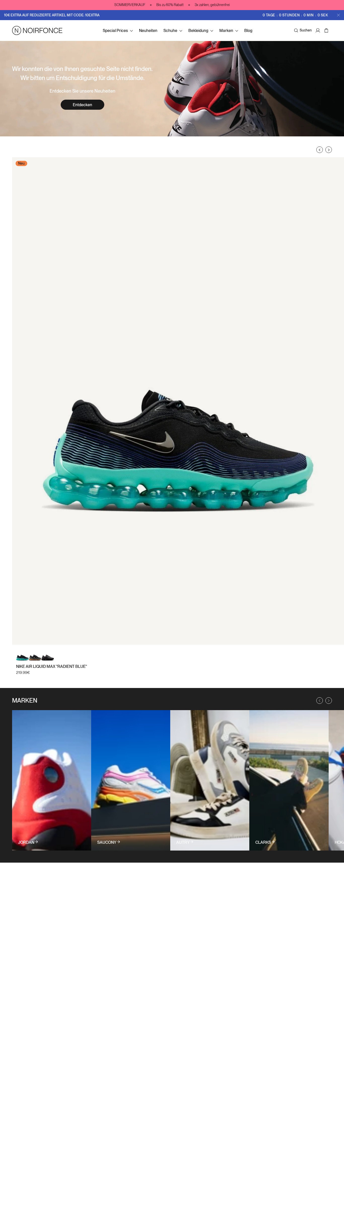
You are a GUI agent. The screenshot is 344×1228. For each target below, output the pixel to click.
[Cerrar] (338, 15)
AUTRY (183, 842)
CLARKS (263, 842)
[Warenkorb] (327, 30)
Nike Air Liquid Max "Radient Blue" (51, 666)
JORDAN (26, 842)
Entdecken (82, 104)
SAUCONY (106, 842)
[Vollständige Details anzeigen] (51, 780)
